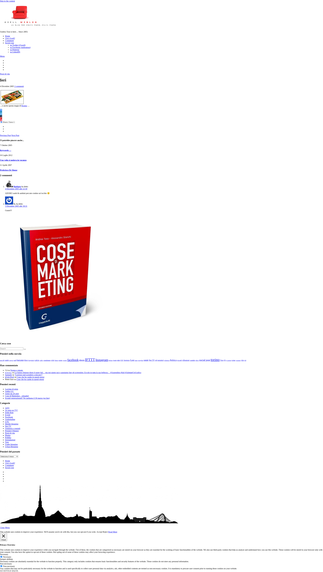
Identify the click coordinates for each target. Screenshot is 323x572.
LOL (121, 360)
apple (7, 360)
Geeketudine (10, 419)
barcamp (20, 360)
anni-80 (2, 360)
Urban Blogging (11, 447)
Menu (2, 56)
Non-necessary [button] (6, 564)
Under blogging (11, 444)
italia (118, 360)
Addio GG (9, 391)
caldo (41, 360)
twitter (233, 360)
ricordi (179, 360)
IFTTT (90, 360)
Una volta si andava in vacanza (13, 160)
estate (60, 360)
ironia (115, 360)
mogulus (140, 360)
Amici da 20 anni (12, 394)
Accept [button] (99, 532)
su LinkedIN (15, 52)
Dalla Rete (9, 413)
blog (26, 360)
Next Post (15, 135)
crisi (52, 360)
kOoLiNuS (9, 377)
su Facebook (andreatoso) (20, 47)
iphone (111, 360)
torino (215, 360)
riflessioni (185, 360)
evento (65, 360)
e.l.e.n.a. (8, 372)
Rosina (24, 106)
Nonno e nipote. (16, 370)
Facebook (9, 417)
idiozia (81, 360)
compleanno (47, 360)
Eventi (7, 415)
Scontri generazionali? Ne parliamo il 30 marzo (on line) (27, 398)
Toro (222, 360)
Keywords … (5, 150)
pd (156, 360)
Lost (132, 360)
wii (245, 360)
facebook (73, 360)
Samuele (8, 375)
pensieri (160, 360)
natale (146, 360)
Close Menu (5, 528)
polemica (166, 360)
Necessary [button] (4, 554)
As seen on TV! (11, 410)
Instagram (102, 360)
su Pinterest (14, 50)
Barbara (17, 186)
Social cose (9, 43)
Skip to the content (7, 1)
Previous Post (5, 135)
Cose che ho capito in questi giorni (30, 377)
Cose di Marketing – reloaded (17, 396)
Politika (8, 438)
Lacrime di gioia (11, 389)
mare (136, 360)
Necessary (7, 557)
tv (225, 360)
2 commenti (19, 86)
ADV (7, 408)
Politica (173, 360)
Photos (7, 435)
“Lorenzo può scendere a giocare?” (29, 375)
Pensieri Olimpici (12, 431)
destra (56, 360)
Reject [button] (105, 532)
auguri (11, 360)
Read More (112, 532)
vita (242, 360)
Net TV (152, 360)
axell (15, 360)
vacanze (238, 360)
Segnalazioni (10, 440)
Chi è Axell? (10, 38)
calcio (37, 360)
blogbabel (31, 360)
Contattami (9, 41)
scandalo (192, 360)
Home (7, 36)
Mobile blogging (11, 424)
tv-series (228, 360)
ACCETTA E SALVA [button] (9, 571)
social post (204, 360)
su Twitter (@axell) (17, 45)
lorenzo (127, 360)
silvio (197, 360)
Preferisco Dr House (8, 170)
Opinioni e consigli (12, 428)
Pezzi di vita (5, 74)
